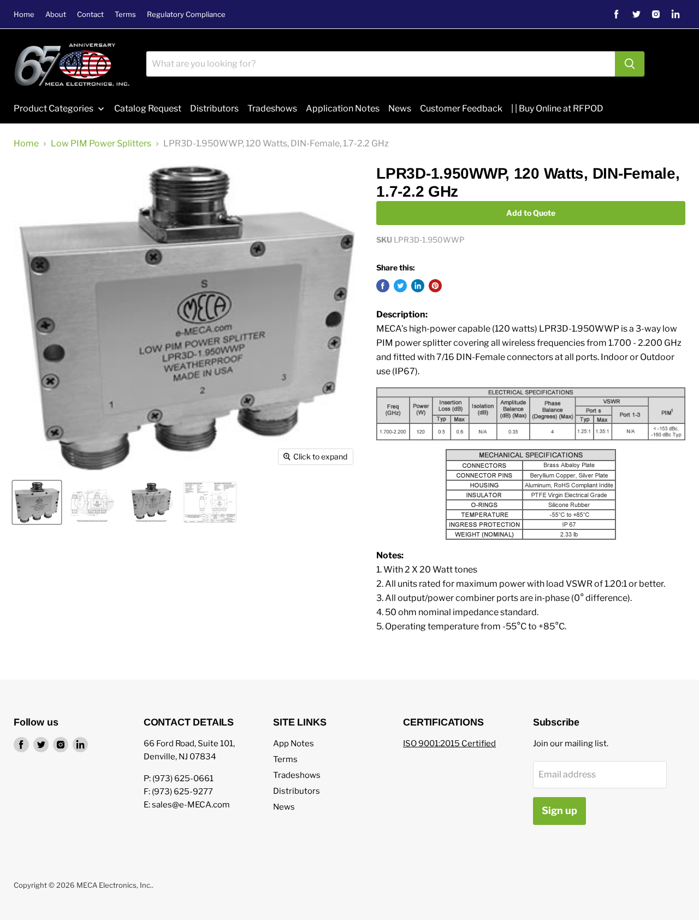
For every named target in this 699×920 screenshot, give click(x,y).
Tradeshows (297, 775)
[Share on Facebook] (382, 285)
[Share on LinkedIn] (417, 285)
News (284, 807)
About (55, 14)
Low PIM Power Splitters (101, 144)
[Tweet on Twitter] (400, 285)
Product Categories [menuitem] (53, 108)
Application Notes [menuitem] (343, 108)
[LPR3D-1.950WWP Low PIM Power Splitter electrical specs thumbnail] (210, 502)
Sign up (559, 810)
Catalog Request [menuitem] (147, 108)
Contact (90, 14)
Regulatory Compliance (186, 14)
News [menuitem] (399, 108)
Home (24, 14)
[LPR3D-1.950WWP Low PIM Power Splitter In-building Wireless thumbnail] (37, 502)
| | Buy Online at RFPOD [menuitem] (557, 108)
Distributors (296, 791)
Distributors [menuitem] (214, 108)
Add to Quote (530, 212)
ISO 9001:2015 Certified (449, 743)
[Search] (629, 63)
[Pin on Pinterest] (435, 285)
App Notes (293, 743)
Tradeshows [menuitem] (272, 108)
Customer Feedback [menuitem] (461, 108)
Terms (125, 14)
